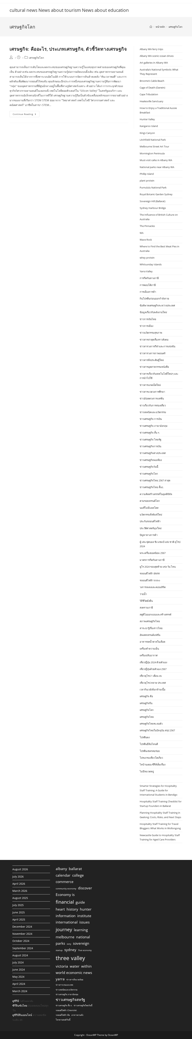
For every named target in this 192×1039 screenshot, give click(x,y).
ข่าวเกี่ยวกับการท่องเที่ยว (153, 405)
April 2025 (18, 919)
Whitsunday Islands (151, 264)
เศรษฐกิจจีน (146, 703)
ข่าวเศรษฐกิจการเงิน (150, 446)
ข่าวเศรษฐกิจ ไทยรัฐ (150, 439)
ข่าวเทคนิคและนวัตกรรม (153, 412)
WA (141, 233)
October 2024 (20, 941)
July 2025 (18, 905)
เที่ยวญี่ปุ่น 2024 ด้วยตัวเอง (153, 662)
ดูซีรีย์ (15, 1001)
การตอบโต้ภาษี (148, 285)
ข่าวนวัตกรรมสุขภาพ (151, 332)
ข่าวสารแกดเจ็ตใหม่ (150, 385)
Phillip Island (147, 174)
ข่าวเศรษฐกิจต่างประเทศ (153, 453)
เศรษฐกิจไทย (147, 717)
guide (80, 902)
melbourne (65, 937)
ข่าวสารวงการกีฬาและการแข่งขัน (157, 346)
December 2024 (22, 926)
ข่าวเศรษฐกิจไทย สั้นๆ (151, 487)
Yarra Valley (146, 271)
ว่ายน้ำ (143, 594)
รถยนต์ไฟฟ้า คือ (63, 1015)
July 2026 (18, 876)
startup (59, 950)
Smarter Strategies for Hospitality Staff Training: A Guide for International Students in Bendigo (158, 790)
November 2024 (22, 933)
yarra (60, 979)
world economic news (74, 972)
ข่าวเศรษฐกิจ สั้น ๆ (149, 432)
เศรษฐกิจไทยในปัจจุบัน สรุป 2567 (157, 730)
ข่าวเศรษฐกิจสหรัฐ (70, 999)
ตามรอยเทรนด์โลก (150, 501)
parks (60, 943)
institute (84, 915)
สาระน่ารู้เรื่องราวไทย (151, 628)
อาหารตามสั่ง (77, 1015)
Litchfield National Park (153, 139)
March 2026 (19, 891)
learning (81, 929)
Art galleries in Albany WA (154, 62)
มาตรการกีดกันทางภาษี (152, 560)
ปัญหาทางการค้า (149, 535)
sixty (69, 944)
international (67, 922)
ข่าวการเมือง (146, 326)
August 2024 (20, 955)
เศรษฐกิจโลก (175, 27)
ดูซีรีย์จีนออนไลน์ (22, 1015)
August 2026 (20, 869)
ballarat (75, 868)
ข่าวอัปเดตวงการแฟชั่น (152, 398)
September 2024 (22, 948)
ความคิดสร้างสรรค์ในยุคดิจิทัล (156, 494)
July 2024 (18, 962)
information (66, 915)
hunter (86, 909)
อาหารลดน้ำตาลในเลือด (152, 641)
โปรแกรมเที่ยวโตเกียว (151, 757)
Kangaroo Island (149, 126)
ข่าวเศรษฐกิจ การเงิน (151, 419)
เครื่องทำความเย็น (149, 648)
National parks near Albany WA (157, 167)
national (83, 937)
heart (60, 909)
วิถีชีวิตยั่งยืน (146, 600)
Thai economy (85, 950)
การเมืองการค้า (148, 291)
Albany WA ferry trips (151, 49)
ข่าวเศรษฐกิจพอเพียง (151, 460)
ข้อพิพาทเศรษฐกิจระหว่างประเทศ (157, 305)
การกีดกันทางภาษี (149, 278)
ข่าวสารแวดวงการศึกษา (152, 391)
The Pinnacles (147, 226)
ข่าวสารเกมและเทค (64, 984)
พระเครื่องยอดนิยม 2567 (153, 553)
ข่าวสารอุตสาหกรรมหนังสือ (154, 366)
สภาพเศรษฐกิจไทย (150, 621)
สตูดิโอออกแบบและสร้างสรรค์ (155, 614)
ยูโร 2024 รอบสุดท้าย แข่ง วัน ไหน (158, 566)
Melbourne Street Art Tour (154, 146)
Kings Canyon (147, 133)
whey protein (147, 257)
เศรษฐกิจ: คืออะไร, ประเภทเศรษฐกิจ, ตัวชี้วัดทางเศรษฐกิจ (68, 49)
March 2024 (19, 991)
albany (61, 868)
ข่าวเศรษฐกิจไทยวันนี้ (83, 1005)
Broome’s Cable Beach (152, 81)
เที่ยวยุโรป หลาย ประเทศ (153, 682)
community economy (66, 888)
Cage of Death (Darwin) (152, 87)
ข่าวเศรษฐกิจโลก (149, 473)
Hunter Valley (147, 119)
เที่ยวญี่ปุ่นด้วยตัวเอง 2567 (153, 669)
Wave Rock (146, 239)
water (75, 966)
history (72, 909)
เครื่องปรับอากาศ (149, 655)
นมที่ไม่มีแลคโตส (149, 507)
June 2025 (18, 912)
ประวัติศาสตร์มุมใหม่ (151, 528)
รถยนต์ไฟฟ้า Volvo (150, 580)
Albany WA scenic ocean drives (157, 56)
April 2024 (18, 984)
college (78, 875)
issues (84, 922)
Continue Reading (26, 114)
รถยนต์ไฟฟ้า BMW (150, 573)
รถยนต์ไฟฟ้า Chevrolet (66, 1010)
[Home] (151, 27)
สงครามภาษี (146, 607)
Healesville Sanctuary (151, 101)
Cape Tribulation (149, 94)
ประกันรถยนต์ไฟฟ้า (150, 521)
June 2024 (18, 969)
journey (64, 929)
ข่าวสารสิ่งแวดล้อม (74, 979)
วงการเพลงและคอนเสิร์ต (153, 587)
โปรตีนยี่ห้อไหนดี (149, 744)
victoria (62, 966)
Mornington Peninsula (152, 153)
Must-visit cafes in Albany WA (156, 160)
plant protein (147, 180)
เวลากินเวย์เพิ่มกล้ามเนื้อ (152, 689)
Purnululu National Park (153, 187)
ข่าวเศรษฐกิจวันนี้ (149, 466)
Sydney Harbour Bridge (153, 208)
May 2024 (18, 976)
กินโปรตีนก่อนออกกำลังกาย (154, 298)
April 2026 (18, 883)
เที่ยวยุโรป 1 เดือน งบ (151, 675)
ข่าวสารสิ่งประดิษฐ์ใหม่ (152, 360)
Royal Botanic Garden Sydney (156, 194)
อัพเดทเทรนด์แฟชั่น (150, 635)
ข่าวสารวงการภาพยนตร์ (152, 353)
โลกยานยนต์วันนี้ (63, 1019)
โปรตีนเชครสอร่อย (150, 751)
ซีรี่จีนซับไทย (19, 1005)
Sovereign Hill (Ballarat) (152, 201)
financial (65, 902)
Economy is (65, 894)
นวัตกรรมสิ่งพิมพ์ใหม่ (151, 514)
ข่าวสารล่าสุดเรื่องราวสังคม (154, 339)
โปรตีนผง (145, 737)
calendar (63, 875)
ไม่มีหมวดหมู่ (147, 771)
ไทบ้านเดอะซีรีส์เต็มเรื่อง (152, 764)
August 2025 (20, 898)
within (86, 966)
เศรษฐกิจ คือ (146, 696)
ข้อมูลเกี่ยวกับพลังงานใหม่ (153, 312)
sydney (70, 949)
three (62, 958)
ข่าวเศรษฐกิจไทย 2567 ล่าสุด (155, 480)
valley (78, 958)
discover (85, 888)
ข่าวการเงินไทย (148, 319)
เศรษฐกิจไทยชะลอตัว (151, 723)
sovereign (81, 943)
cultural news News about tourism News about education (69, 10)
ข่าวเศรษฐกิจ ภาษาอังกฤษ (153, 426)
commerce (65, 881)
